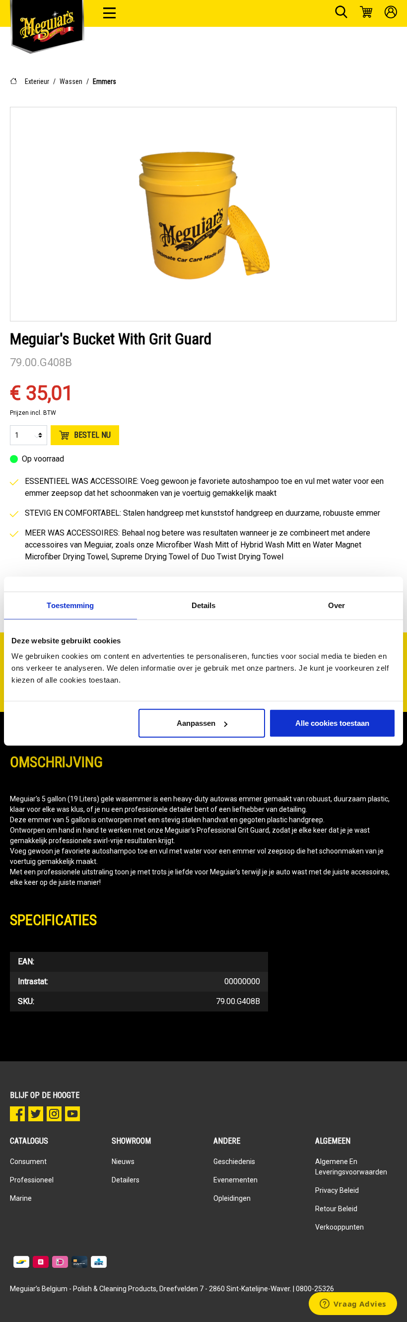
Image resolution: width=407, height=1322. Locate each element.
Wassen (71, 81)
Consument (28, 1162)
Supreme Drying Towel (150, 556)
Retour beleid (336, 1209)
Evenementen (235, 1180)
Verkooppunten (339, 1227)
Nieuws (123, 1162)
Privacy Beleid (337, 1190)
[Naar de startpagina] (47, 25)
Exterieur (37, 81)
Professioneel (32, 1180)
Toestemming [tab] (70, 605)
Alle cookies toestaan (332, 723)
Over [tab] (336, 605)
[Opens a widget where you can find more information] (352, 1304)
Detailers (125, 1180)
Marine (21, 1198)
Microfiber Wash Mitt (192, 544)
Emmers (104, 81)
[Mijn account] (391, 13)
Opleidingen (232, 1198)
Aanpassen (196, 723)
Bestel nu (92, 435)
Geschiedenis (234, 1162)
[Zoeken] (341, 13)
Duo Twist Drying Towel (242, 556)
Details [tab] (204, 605)
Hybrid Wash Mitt (270, 544)
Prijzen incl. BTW (33, 412)
